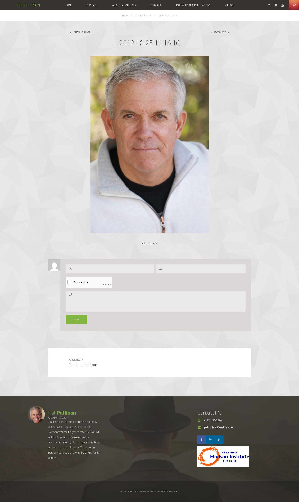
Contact (92, 5)
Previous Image (81, 32)
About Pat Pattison (124, 5)
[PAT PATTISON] (8, 5)
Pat (62, 413)
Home (69, 5)
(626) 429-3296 (213, 420)
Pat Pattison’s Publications (193, 5)
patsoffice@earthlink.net (219, 427)
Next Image (219, 32)
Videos (229, 5)
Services (156, 5)
